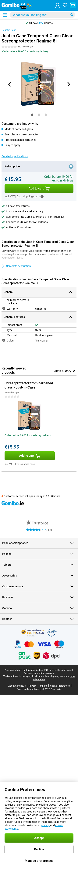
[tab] (32, 115)
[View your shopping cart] (72, 5)
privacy (45, 825)
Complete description (18, 266)
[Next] (68, 84)
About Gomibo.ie (17, 685)
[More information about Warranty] (3, 308)
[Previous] (9, 84)
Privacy (32, 685)
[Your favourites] (65, 5)
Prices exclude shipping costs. (39, 673)
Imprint (43, 685)
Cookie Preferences (60, 685)
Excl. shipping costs (25, 464)
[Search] (72, 15)
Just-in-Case (9, 30)
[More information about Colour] (3, 340)
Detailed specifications (15, 156)
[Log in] (57, 5)
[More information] (42, 196)
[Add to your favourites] (71, 166)
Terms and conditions (28, 689)
